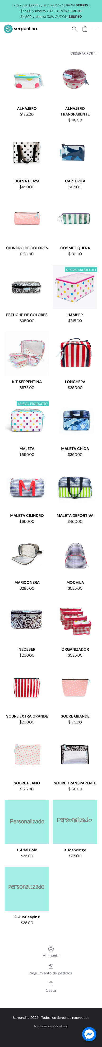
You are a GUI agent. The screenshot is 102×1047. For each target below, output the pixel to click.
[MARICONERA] (27, 554)
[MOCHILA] (75, 554)
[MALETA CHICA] (75, 420)
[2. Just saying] (27, 889)
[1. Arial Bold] (27, 822)
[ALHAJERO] (27, 80)
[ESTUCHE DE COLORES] (27, 287)
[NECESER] (27, 621)
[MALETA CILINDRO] (27, 487)
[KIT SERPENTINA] (27, 354)
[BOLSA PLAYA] (27, 153)
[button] (21, 29)
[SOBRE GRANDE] (75, 688)
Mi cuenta (51, 955)
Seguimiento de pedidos (51, 973)
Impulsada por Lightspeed (51, 1034)
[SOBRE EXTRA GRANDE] (27, 688)
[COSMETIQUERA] (75, 220)
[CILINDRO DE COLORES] (27, 220)
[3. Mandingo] (75, 822)
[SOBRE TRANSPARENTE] (75, 755)
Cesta (51, 990)
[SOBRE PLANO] (27, 755)
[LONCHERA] (75, 354)
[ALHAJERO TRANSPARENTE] (75, 80)
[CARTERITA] (75, 153)
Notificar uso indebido (51, 1026)
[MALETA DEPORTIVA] (75, 487)
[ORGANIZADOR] (75, 621)
